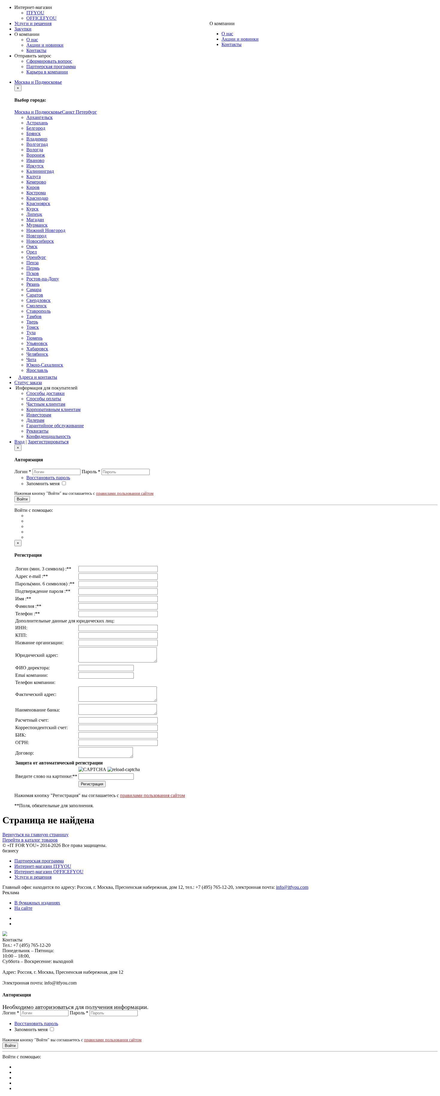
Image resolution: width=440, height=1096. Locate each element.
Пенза (32, 262)
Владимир (36, 138)
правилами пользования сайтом (125, 493)
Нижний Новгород (45, 230)
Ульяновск (37, 343)
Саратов (34, 294)
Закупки (22, 28)
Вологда (34, 149)
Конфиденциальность (48, 436)
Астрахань (37, 122)
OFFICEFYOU (41, 18)
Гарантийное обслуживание (55, 425)
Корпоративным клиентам (53, 409)
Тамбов (34, 316)
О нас (32, 39)
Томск (32, 327)
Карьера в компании (47, 71)
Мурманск (37, 225)
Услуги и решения (32, 23)
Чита (31, 359)
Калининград (40, 171)
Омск (31, 246)
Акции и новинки (44, 45)
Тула (31, 332)
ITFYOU (35, 12)
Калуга (33, 176)
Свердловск (38, 300)
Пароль (91, 471)
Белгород (35, 128)
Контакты (36, 50)
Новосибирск (40, 241)
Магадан (35, 219)
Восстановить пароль (48, 477)
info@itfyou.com (292, 887)
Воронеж (35, 155)
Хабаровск (37, 348)
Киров (33, 187)
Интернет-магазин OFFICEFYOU (49, 871)
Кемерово (36, 181)
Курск (32, 208)
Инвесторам (38, 414)
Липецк (34, 214)
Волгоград (37, 144)
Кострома (36, 192)
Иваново (35, 160)
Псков (32, 273)
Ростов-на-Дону (42, 278)
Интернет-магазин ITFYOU (42, 866)
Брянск (33, 133)
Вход (19, 441)
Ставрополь (38, 311)
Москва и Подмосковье (38, 82)
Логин (22, 471)
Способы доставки (45, 393)
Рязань (33, 284)
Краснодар (37, 198)
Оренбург (36, 257)
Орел (31, 251)
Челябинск (37, 354)
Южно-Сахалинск (44, 364)
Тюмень (34, 338)
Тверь (32, 321)
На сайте (23, 908)
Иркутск (35, 165)
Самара (33, 289)
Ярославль (37, 370)
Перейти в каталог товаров (30, 839)
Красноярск (38, 203)
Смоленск (36, 305)
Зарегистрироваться (48, 441)
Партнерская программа (51, 66)
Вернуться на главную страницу (35, 834)
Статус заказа (28, 382)
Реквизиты (37, 430)
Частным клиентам (45, 404)
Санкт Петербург (79, 112)
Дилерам (35, 420)
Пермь (33, 268)
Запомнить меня (43, 483)
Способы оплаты (43, 398)
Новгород (36, 235)
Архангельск (39, 117)
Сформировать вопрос (49, 61)
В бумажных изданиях (37, 902)
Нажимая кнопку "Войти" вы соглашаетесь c (84, 493)
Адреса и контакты (37, 377)
